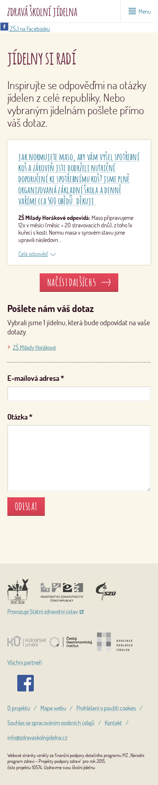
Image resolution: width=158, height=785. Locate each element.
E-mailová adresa (35, 378)
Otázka (19, 416)
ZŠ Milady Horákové (34, 347)
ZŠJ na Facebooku (29, 28)
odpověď (38, 253)
